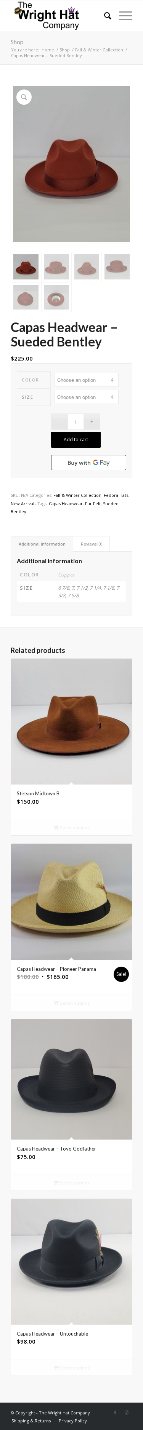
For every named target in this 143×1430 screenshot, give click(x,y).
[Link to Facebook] (115, 1412)
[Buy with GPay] (88, 462)
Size (27, 397)
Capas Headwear (66, 503)
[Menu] (121, 15)
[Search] (103, 15)
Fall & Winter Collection (77, 495)
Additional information (42, 544)
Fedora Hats (116, 495)
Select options (74, 827)
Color (30, 380)
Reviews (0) (91, 544)
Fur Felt (93, 503)
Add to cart (76, 439)
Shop (17, 41)
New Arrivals (23, 503)
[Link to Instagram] (126, 1412)
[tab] (42, 544)
